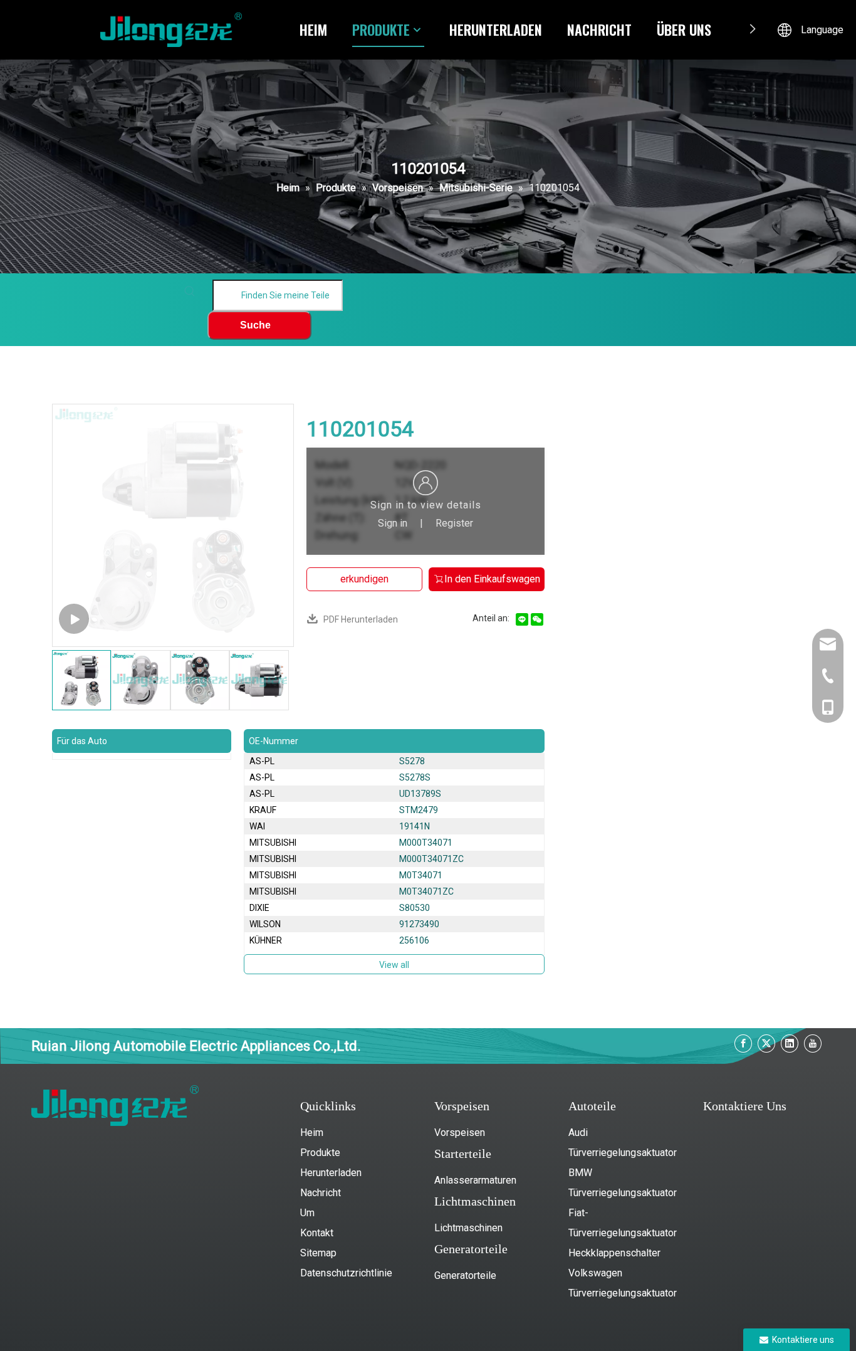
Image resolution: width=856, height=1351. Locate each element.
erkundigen (364, 579)
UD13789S (420, 794)
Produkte (320, 1153)
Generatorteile (465, 1275)
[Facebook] (743, 1043)
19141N (414, 826)
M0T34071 (420, 875)
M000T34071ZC (431, 859)
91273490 (419, 924)
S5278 (412, 761)
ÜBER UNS (684, 29)
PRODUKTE (381, 29)
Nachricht (320, 1193)
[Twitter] (766, 1043)
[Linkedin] (789, 1043)
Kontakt (316, 1233)
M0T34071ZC (426, 891)
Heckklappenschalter (614, 1253)
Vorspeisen (459, 1132)
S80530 (414, 908)
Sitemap (318, 1253)
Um (307, 1213)
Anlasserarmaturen (475, 1180)
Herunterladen (331, 1173)
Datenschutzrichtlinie (346, 1273)
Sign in (392, 523)
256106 (414, 940)
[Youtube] (813, 1043)
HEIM (313, 29)
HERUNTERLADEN (495, 29)
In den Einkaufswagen (492, 579)
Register (454, 523)
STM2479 (418, 810)
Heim (311, 1132)
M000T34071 (425, 843)
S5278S (415, 777)
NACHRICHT (599, 29)
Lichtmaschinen (468, 1228)
